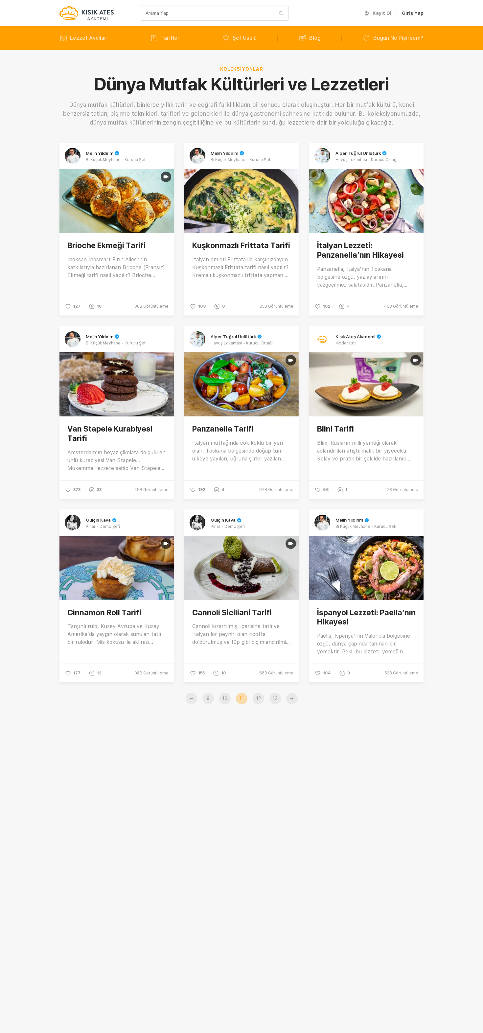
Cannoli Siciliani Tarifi (232, 612)
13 (275, 698)
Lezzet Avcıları (89, 38)
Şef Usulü (245, 38)
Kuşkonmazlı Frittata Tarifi (241, 245)
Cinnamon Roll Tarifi (104, 612)
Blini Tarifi (335, 429)
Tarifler (170, 38)
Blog (315, 38)
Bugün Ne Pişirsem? (398, 38)
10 (224, 698)
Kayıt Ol (382, 13)
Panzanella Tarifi (223, 429)
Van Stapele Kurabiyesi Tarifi (109, 433)
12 (258, 698)
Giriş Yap (413, 13)
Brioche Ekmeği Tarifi (106, 245)
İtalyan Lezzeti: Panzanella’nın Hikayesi (360, 250)
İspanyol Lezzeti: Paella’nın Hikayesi (366, 617)
